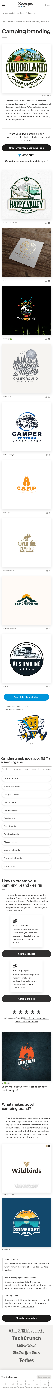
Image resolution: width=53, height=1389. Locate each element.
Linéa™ (8, 396)
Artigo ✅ (8, 338)
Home (4, 13)
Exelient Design (10, 628)
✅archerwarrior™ (10, 1083)
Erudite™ (47, 95)
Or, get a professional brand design (25, 161)
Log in (48, 5)
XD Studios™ (9, 1195)
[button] (51, 1373)
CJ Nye (7, 512)
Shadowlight (9, 570)
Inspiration (13, 13)
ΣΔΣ (7, 281)
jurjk (6, 686)
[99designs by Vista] (25, 4)
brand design (12, 119)
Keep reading (41, 1288)
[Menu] (3, 4)
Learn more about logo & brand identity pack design (24, 1088)
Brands (23, 13)
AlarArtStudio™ (11, 223)
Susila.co (7, 1249)
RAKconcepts (9, 454)
